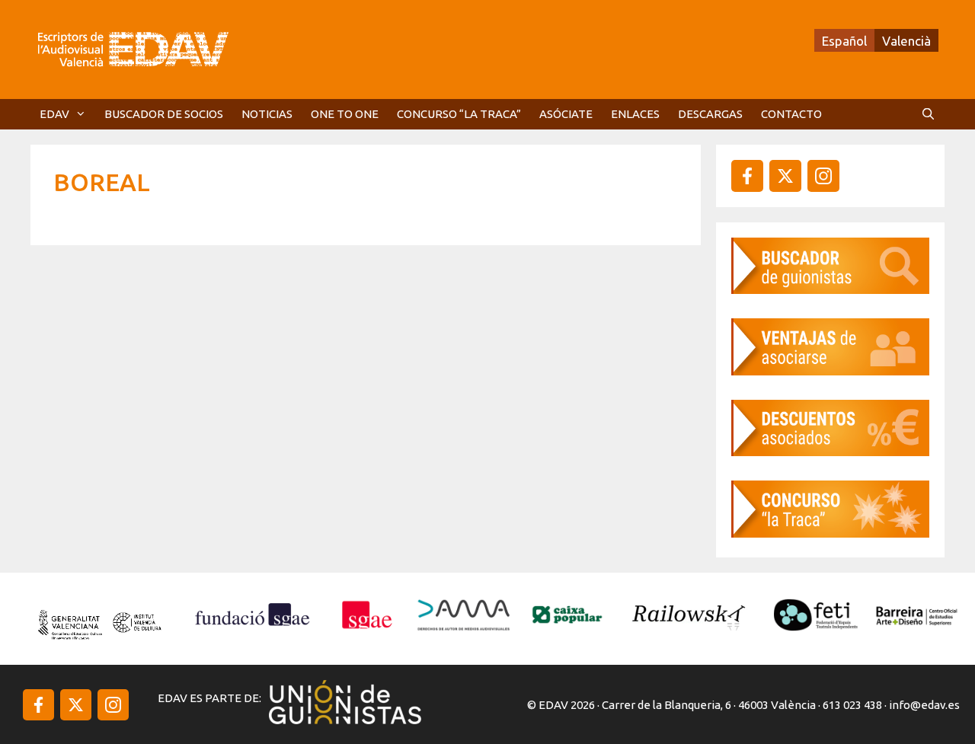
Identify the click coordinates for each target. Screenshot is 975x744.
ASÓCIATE (566, 113)
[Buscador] (830, 289)
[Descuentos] (830, 451)
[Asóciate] (830, 370)
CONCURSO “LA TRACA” (459, 113)
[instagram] (785, 176)
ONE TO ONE (345, 113)
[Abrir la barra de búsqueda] (928, 114)
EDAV (54, 113)
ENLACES (635, 113)
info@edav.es (924, 704)
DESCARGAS (710, 113)
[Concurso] (830, 532)
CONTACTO (791, 113)
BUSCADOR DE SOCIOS (163, 113)
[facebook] (747, 176)
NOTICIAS (266, 113)
